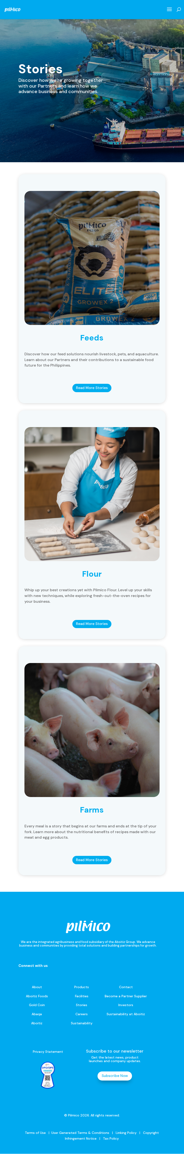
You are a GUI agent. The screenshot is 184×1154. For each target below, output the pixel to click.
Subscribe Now (115, 1075)
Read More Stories (92, 387)
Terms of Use (35, 1133)
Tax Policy (110, 1138)
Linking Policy (126, 1133)
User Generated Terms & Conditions (80, 1133)
